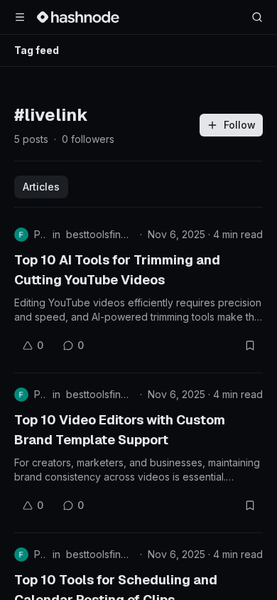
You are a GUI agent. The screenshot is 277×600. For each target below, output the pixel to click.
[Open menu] (20, 17)
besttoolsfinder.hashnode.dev (100, 234)
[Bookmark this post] (250, 345)
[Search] (257, 17)
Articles (41, 187)
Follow (240, 125)
